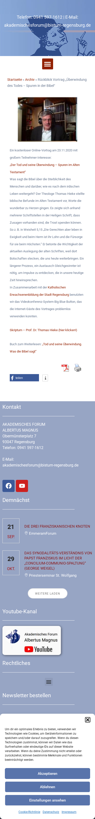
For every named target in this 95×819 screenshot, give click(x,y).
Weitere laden (47, 593)
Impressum (69, 812)
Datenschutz (51, 812)
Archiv (30, 80)
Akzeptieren (47, 773)
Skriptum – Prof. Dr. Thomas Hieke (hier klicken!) (43, 330)
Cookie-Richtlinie (29, 812)
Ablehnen (47, 787)
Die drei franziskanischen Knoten (57, 526)
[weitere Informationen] (45, 378)
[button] (87, 719)
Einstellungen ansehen (47, 800)
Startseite (14, 80)
